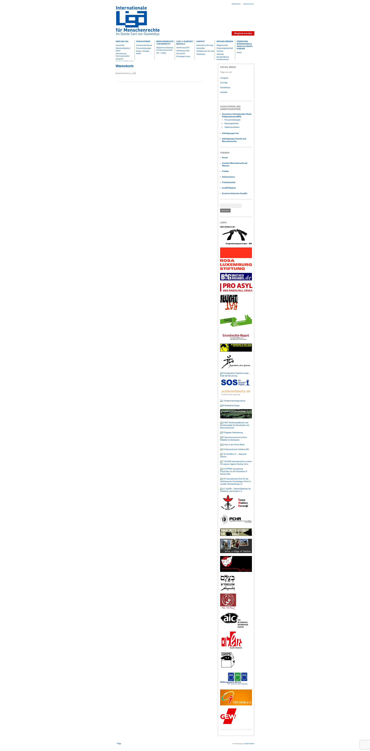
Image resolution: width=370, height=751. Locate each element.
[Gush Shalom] (231, 648)
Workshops (200, 54)
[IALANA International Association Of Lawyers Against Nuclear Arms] (236, 464)
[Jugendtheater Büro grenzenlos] (236, 328)
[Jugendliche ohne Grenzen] (236, 368)
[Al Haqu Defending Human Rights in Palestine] (228, 609)
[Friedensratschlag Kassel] (232, 401)
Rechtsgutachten (231, 123)
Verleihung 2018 (182, 51)
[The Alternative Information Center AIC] (236, 627)
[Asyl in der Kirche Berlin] (232, 444)
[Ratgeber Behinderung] (231, 432)
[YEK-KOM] (236, 705)
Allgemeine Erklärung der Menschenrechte (164, 49)
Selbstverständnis (231, 127)
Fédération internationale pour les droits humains (244, 45)
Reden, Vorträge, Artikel (142, 52)
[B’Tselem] (227, 590)
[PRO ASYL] (236, 291)
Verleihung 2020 (182, 48)
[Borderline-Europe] (229, 405)
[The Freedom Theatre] (236, 571)
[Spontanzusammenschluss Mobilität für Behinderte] (236, 440)
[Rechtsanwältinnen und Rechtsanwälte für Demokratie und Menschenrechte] (236, 428)
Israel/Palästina (229, 188)
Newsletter (200, 48)
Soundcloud (225, 87)
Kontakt (200, 41)
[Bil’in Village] (236, 552)
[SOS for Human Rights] (236, 385)
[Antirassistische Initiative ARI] (234, 449)
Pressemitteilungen (232, 120)
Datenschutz (248, 4)
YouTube (224, 83)
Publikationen (143, 41)
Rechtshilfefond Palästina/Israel (223, 58)
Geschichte (120, 45)
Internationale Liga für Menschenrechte (141, 22)
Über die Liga (122, 41)
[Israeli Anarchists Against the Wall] (236, 535)
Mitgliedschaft (222, 45)
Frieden (225, 171)
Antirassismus (228, 177)
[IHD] (236, 510)
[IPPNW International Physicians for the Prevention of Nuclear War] (236, 474)
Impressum (236, 4)
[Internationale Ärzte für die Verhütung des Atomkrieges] (236, 484)
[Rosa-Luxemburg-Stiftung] (236, 269)
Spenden (220, 54)
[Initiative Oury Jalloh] (236, 351)
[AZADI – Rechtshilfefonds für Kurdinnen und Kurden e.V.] (236, 491)
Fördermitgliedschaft (225, 48)
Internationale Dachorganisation (123, 55)
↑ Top (118, 743)
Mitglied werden (225, 41)
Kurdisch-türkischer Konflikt (234, 193)
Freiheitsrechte (228, 182)
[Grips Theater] (227, 667)
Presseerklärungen (143, 48)
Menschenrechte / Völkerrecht (165, 42)
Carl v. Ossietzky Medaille (184, 42)
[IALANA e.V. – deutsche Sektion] (236, 457)
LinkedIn (224, 92)
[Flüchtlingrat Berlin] (229, 310)
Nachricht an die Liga (204, 45)
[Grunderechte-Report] (236, 340)
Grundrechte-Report (144, 45)
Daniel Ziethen (249, 743)
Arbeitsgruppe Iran (230, 133)
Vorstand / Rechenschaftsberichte (125, 60)
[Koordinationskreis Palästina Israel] (236, 376)
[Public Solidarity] (236, 396)
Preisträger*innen (183, 56)
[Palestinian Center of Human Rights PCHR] (236, 525)
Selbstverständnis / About (123, 49)
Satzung (220, 51)
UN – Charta (161, 53)
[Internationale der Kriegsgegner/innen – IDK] (236, 244)
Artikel (239, 53)
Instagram (224, 78)
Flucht (225, 158)
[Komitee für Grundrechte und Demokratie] (236, 418)
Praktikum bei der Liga (205, 51)
